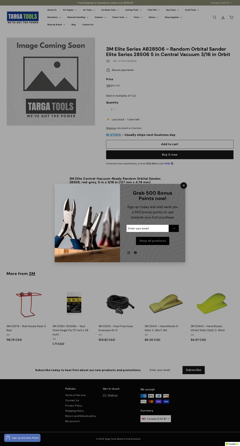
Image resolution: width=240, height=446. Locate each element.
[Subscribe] (174, 228)
